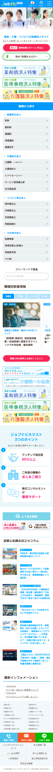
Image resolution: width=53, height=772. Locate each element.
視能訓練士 (10, 224)
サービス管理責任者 (15, 182)
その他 (8, 259)
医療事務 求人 (33, 729)
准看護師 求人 (33, 708)
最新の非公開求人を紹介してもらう (26, 358)
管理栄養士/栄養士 (14, 245)
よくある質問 (29, 516)
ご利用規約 (13, 758)
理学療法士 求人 (9, 722)
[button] (6, 326)
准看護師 (9, 140)
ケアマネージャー (14, 175)
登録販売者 (10, 252)
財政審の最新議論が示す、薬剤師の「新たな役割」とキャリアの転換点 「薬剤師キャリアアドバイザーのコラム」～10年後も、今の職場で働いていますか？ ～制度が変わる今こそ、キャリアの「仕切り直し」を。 (35, 634)
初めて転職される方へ (26, 56)
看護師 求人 (8, 708)
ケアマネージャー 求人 (36, 715)
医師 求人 (7, 705)
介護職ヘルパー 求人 (35, 711)
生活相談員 (10, 189)
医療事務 (9, 239)
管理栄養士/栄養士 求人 (12, 729)
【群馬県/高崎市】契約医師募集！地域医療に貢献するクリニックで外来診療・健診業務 (20, 341)
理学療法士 (10, 204)
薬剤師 (8, 127)
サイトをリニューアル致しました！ (22, 697)
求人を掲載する (40, 753)
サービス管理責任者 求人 (12, 718)
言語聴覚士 (10, 217)
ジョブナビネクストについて (13, 746)
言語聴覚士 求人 (9, 725)
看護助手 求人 (8, 711)
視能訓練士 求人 (34, 725)
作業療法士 (10, 210)
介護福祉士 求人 (9, 715)
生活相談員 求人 (34, 718)
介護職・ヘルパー (14, 162)
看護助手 (9, 147)
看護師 (8, 134)
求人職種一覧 (40, 745)
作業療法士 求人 (34, 722)
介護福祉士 (10, 169)
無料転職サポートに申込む (27, 48)
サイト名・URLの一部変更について (22, 690)
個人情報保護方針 (40, 758)
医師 (7, 120)
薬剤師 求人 (33, 705)
